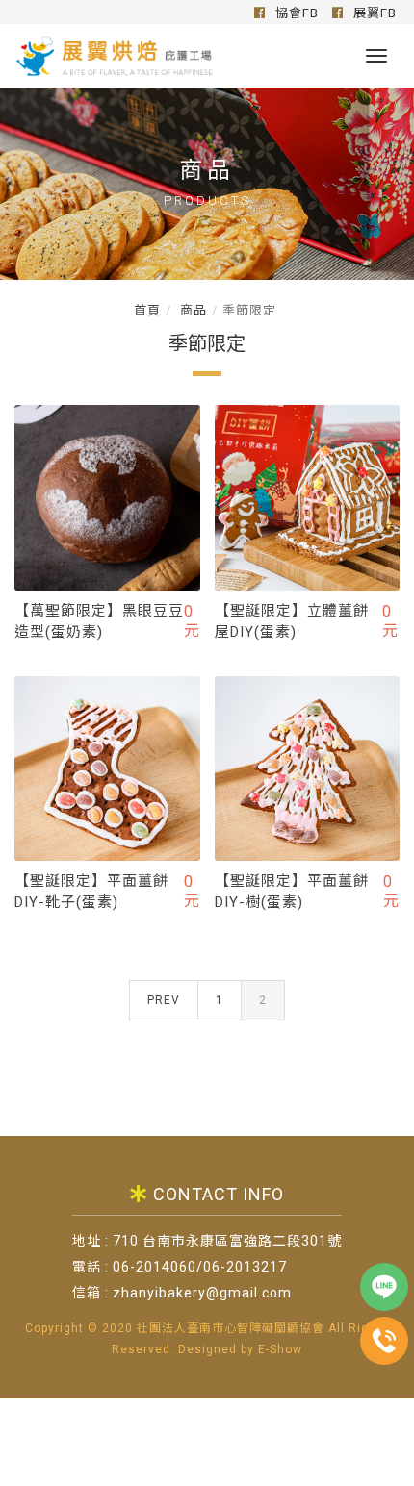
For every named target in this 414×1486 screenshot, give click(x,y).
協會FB (295, 13)
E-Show (280, 1349)
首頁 (147, 310)
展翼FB (373, 13)
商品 (191, 310)
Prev (163, 1000)
